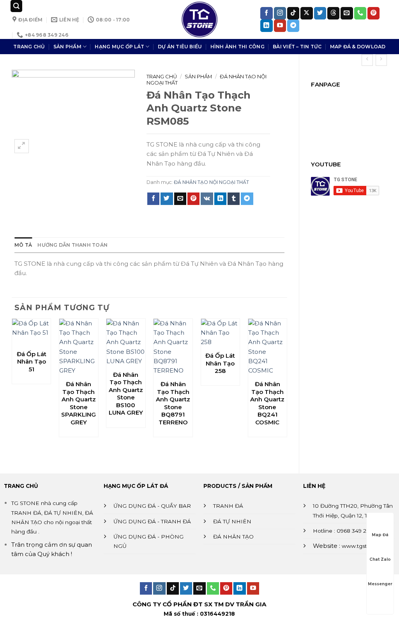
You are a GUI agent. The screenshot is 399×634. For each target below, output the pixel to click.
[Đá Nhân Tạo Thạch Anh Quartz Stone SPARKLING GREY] (78, 347)
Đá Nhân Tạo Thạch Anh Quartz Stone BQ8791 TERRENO (173, 403)
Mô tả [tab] (23, 245)
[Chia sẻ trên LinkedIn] (220, 198)
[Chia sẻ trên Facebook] (153, 198)
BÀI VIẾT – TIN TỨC (297, 46)
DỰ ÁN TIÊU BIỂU (180, 46)
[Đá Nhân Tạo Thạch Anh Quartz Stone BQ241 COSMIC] (267, 347)
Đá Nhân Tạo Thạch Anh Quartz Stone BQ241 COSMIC (267, 403)
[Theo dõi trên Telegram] (293, 25)
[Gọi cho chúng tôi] (360, 13)
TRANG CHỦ (29, 46)
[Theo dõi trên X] (306, 13)
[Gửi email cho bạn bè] (180, 198)
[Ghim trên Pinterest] (193, 198)
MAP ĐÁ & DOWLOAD (358, 46)
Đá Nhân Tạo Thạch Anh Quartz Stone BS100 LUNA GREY (126, 394)
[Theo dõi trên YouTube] (280, 25)
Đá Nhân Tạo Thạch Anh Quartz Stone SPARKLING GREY (78, 403)
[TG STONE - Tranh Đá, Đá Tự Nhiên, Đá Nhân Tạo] (199, 19)
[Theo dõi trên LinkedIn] (266, 25)
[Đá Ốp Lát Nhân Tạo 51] (31, 332)
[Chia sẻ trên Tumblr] (234, 198)
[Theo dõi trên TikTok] (293, 13)
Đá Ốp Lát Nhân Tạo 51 (31, 361)
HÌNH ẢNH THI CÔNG (237, 46)
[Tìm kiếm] (16, 6)
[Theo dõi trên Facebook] (266, 13)
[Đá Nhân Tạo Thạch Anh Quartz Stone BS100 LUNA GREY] (125, 342)
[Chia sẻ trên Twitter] (167, 198)
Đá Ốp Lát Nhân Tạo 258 (220, 363)
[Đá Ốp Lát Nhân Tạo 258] (220, 333)
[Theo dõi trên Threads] (333, 13)
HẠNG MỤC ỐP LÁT (119, 46)
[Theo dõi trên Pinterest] (373, 13)
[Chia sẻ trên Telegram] (247, 198)
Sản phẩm (198, 76)
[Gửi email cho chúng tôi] (347, 13)
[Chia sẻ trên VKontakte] (207, 198)
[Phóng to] (21, 146)
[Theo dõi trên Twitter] (320, 13)
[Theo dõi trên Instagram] (280, 13)
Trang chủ (162, 76)
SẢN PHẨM (67, 46)
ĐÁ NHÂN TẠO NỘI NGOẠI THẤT (211, 182)
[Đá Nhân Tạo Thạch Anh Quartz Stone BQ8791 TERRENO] (173, 347)
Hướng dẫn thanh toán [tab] (72, 245)
